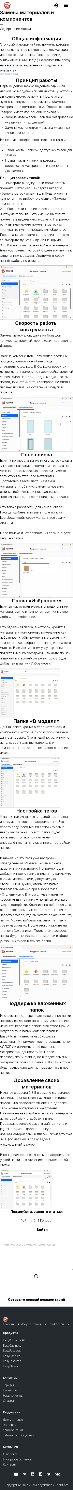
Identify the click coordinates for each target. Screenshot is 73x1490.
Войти (42, 1230)
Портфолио (11, 1390)
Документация (13, 1420)
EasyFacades (12, 1351)
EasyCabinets (12, 1345)
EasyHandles (11, 1356)
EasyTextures (12, 1361)
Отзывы (8, 1401)
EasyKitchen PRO (14, 1340)
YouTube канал (13, 1430)
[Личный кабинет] (56, 5)
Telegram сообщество (18, 1435)
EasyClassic (11, 1366)
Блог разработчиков (17, 1459)
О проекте (10, 1454)
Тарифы (8, 1385)
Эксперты (9, 1425)
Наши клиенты (13, 1395)
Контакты (9, 1464)
